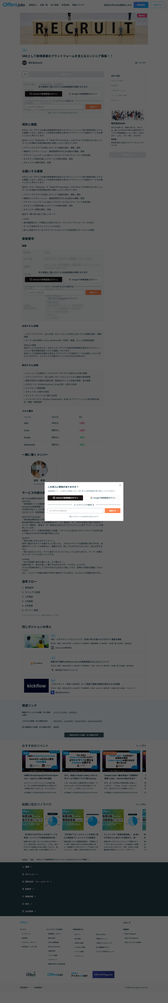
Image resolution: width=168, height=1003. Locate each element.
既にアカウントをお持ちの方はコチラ (84, 516)
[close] (120, 485)
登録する (112, 510)
